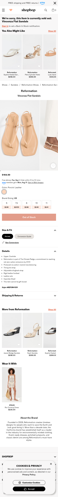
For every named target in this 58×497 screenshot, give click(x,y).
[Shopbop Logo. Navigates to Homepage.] (28, 10)
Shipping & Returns (12, 295)
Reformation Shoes (30, 85)
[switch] (18, 66)
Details (6, 251)
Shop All (52, 31)
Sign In (5, 26)
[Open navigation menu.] (3, 10)
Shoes (4, 85)
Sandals (14, 85)
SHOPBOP (7, 456)
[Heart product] (53, 166)
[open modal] (20, 135)
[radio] (6, 204)
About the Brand (29, 417)
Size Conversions (12, 242)
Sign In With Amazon (36, 182)
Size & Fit (7, 230)
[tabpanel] (29, 242)
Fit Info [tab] (7, 237)
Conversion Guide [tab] (24, 237)
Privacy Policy (28, 474)
